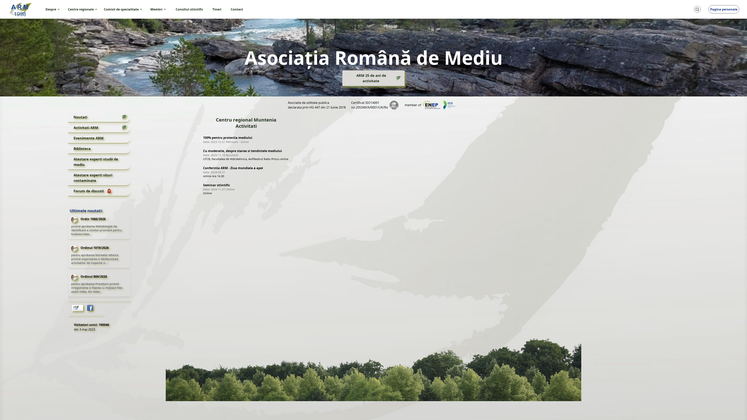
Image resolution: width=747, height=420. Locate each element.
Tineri (216, 9)
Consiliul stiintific (189, 9)
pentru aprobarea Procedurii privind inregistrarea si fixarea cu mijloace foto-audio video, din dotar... (97, 287)
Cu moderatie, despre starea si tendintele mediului (242, 151)
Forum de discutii (89, 191)
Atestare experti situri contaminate (93, 178)
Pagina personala (723, 9)
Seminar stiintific (216, 185)
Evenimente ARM (88, 138)
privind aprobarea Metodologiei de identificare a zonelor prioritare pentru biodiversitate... (96, 230)
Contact (237, 9)
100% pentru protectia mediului (227, 138)
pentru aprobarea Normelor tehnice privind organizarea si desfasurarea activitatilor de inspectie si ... (94, 259)
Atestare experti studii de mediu (96, 162)
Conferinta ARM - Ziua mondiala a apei (233, 168)
